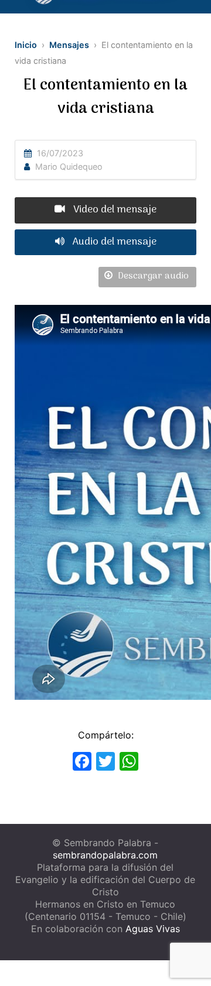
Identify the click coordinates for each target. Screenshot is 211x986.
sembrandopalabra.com (105, 855)
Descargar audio (152, 276)
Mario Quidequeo (69, 166)
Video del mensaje (113, 209)
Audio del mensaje (113, 241)
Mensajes (69, 45)
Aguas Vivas (152, 929)
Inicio (26, 45)
